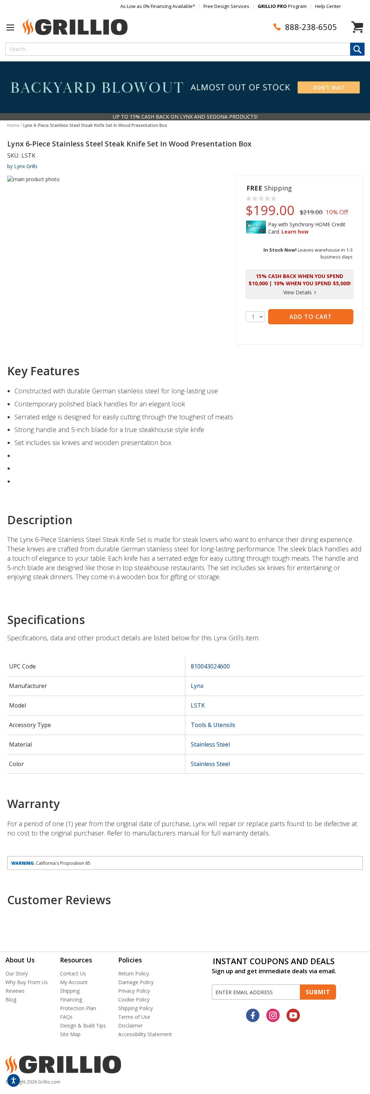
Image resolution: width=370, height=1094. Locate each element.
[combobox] (185, 49)
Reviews (15, 990)
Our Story (16, 973)
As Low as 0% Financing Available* (157, 6)
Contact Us (73, 973)
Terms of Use (134, 1016)
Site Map (70, 1034)
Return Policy (133, 973)
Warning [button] (22, 863)
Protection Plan (78, 1008)
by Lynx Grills (22, 166)
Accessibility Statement (145, 1034)
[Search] (357, 49)
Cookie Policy (134, 999)
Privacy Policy (134, 990)
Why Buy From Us (26, 982)
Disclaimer (130, 1025)
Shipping (69, 990)
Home (13, 125)
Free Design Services (226, 6)
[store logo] (75, 27)
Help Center (328, 6)
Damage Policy (136, 982)
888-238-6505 (311, 26)
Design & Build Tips (83, 1025)
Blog (10, 999)
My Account (74, 982)
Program (282, 6)
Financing (71, 999)
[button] (10, 27)
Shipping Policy (135, 1008)
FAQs (66, 1016)
